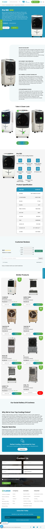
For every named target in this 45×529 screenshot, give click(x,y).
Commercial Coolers (38, 494)
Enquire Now (22, 449)
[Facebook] (31, 527)
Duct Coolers (26, 498)
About (14, 496)
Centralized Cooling (27, 503)
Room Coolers (26, 494)
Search (40, 258)
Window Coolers (26, 496)
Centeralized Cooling (36, 497)
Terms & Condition (6, 494)
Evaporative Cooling (38, 501)
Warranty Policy (5, 501)
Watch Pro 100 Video (22, 143)
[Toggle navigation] (43, 2)
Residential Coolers (10, 5)
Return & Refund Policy (5, 498)
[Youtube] (35, 527)
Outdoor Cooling (27, 501)
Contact (14, 498)
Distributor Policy (5, 503)
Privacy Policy (5, 506)
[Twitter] (38, 527)
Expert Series (17, 5)
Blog (14, 501)
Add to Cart (5, 27)
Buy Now (14, 27)
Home (3, 5)
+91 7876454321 (36, 1)
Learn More (30, 392)
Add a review (39, 251)
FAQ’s (14, 503)
